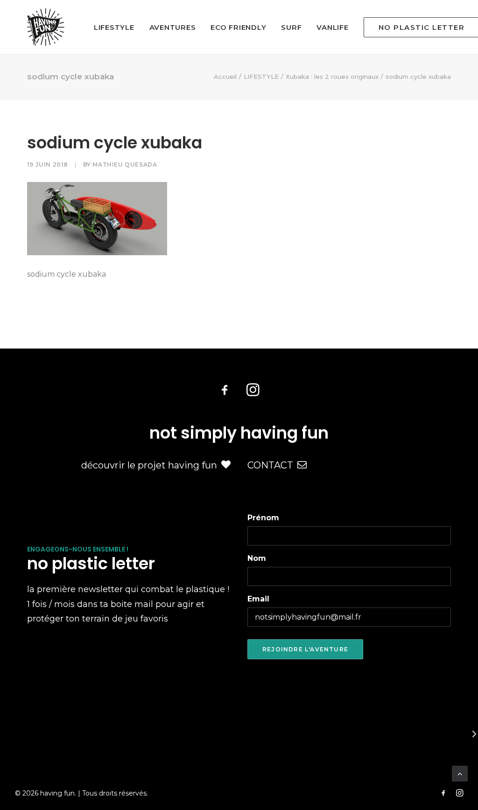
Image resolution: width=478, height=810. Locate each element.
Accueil (225, 76)
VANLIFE (332, 27)
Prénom (263, 517)
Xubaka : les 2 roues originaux (332, 76)
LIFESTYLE (114, 27)
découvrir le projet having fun (149, 465)
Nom (256, 558)
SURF (291, 27)
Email (258, 598)
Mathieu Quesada (124, 164)
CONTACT (270, 465)
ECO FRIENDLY (238, 27)
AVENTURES (172, 27)
